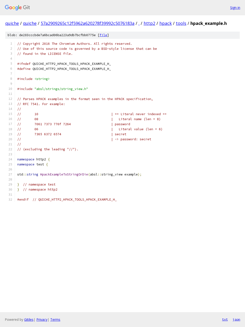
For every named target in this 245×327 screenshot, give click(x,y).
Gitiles (28, 319)
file (103, 35)
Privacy (41, 319)
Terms (55, 319)
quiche (12, 23)
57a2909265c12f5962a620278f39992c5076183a (87, 23)
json (236, 319)
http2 (149, 23)
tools (181, 23)
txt (225, 319)
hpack (165, 23)
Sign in (235, 7)
